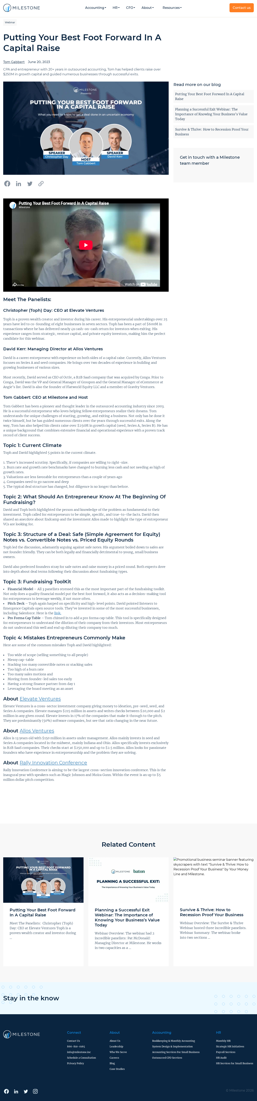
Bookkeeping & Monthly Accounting (173, 1040)
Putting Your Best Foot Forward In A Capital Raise (209, 96)
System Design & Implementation (172, 1046)
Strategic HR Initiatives (230, 1046)
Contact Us (73, 1040)
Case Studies (117, 1068)
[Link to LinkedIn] (16, 1091)
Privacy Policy (75, 1063)
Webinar (10, 22)
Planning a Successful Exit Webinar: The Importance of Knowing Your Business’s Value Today (211, 114)
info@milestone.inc (79, 1052)
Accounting (161, 1033)
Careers (114, 1057)
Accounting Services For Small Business (176, 1052)
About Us (115, 1040)
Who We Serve (118, 1052)
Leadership (116, 1046)
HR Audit (221, 1057)
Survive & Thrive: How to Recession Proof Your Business (212, 131)
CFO (129, 8)
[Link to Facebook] (6, 1091)
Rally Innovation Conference (53, 763)
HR (115, 8)
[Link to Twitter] (25, 1091)
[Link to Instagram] (35, 1091)
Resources (171, 8)
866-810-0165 (76, 1046)
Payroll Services (225, 1052)
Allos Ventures (37, 731)
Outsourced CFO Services (167, 1057)
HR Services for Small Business (234, 1063)
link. (57, 613)
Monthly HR (223, 1040)
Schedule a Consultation (81, 1057)
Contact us (242, 8)
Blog (112, 1063)
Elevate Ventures (40, 699)
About (147, 8)
